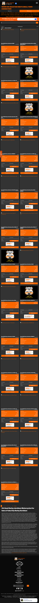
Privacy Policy (15, 596)
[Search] (37, 23)
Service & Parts (19, 582)
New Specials (19, 579)
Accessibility (9, 596)
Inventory (19, 576)
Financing (19, 573)
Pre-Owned (19, 578)
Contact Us (4, 596)
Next (15, 506)
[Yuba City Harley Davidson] (8, 3)
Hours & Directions (19, 572)
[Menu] (37, 3)
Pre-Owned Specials (19, 580)
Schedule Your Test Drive (9, 63)
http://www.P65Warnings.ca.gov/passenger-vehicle (19, 552)
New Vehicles (19, 577)
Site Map (20, 596)
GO (35, 19)
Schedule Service (19, 583)
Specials (19, 581)
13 (12, 506)
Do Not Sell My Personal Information (29, 596)
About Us (19, 570)
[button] (16, 3)
